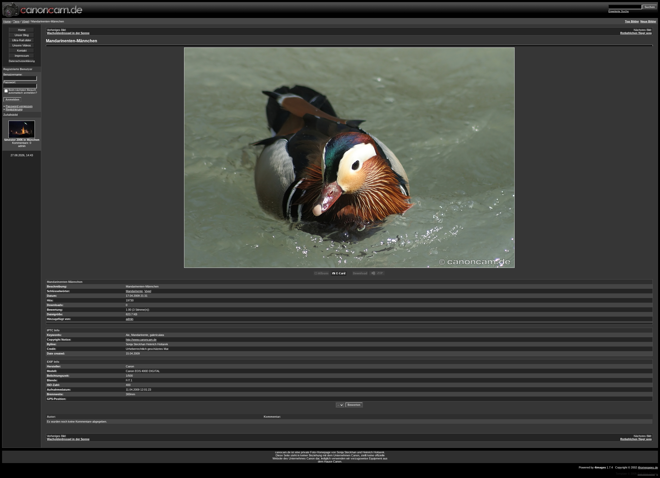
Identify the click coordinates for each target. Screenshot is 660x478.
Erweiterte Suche (618, 11)
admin (129, 318)
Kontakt (22, 50)
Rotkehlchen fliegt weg (636, 33)
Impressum (22, 55)
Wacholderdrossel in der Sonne (68, 33)
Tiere (16, 21)
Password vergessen (19, 106)
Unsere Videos (21, 45)
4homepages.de (648, 467)
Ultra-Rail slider (21, 40)
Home (7, 21)
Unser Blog (22, 35)
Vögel (25, 21)
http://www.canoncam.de (141, 339)
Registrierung (14, 109)
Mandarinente (134, 291)
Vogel (147, 291)
